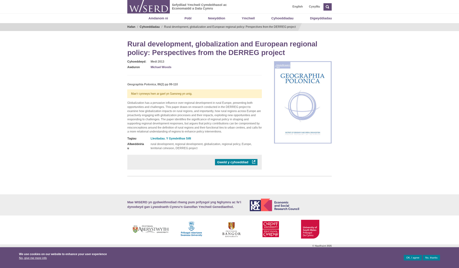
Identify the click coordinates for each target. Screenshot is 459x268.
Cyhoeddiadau (282, 18)
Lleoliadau (158, 138)
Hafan (131, 26)
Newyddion (216, 18)
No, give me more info (33, 258)
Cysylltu (314, 6)
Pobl (187, 18)
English (297, 6)
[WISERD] (148, 6)
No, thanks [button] (431, 257)
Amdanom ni (158, 18)
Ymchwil (248, 18)
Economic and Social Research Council (291, 205)
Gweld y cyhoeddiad (233, 162)
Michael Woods (161, 67)
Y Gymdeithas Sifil (178, 138)
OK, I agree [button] (412, 257)
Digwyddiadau (321, 18)
